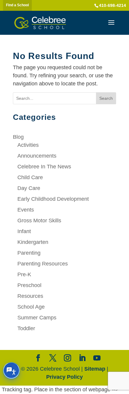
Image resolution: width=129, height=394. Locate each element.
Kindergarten (32, 242)
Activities (28, 145)
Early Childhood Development (53, 199)
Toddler (26, 328)
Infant (24, 231)
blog (18, 137)
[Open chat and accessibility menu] (11, 370)
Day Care (28, 188)
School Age (31, 307)
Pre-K (24, 274)
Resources (30, 296)
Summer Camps (36, 318)
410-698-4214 (112, 5)
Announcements (36, 156)
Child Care (30, 177)
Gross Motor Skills (39, 221)
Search (106, 98)
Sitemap (94, 369)
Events (25, 210)
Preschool (29, 285)
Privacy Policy (64, 377)
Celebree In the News (44, 167)
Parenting (28, 253)
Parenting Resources (42, 264)
